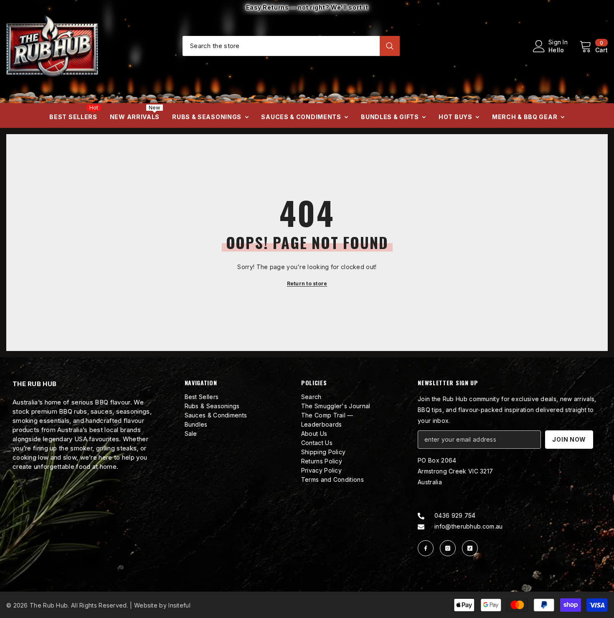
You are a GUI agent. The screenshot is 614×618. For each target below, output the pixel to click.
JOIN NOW (569, 439)
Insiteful (179, 605)
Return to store (307, 283)
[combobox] (281, 45)
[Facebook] (426, 548)
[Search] (291, 46)
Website (145, 605)
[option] (307, 7)
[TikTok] (470, 548)
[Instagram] (448, 548)
